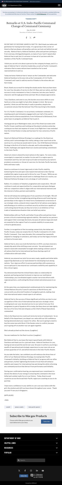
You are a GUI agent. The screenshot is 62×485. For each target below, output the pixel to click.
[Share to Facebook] (26, 38)
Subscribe (47, 421)
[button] (59, 5)
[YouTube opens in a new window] (43, 471)
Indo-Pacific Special (34, 407)
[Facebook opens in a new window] (25, 471)
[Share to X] (30, 38)
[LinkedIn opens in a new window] (37, 471)
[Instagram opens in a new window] (31, 471)
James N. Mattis (19, 407)
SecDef (8, 407)
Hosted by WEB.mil (31, 483)
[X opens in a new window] (19, 471)
